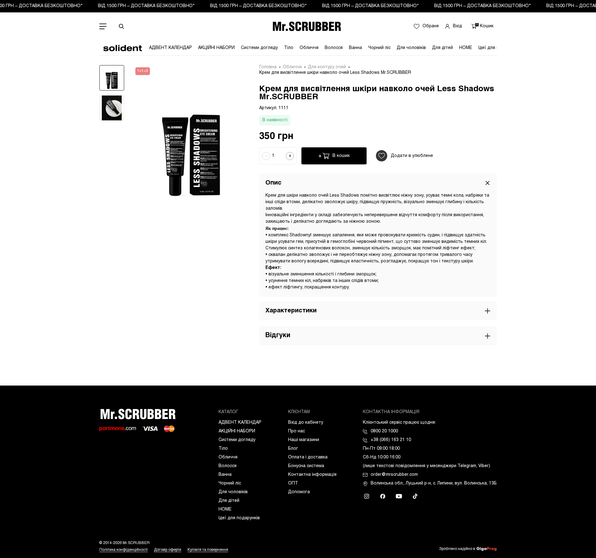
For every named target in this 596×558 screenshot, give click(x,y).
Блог (293, 449)
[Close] (487, 183)
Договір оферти (167, 550)
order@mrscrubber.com (394, 475)
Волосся (334, 48)
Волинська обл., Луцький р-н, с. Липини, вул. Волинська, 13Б (434, 483)
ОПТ (293, 483)
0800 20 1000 (384, 431)
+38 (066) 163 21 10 (391, 440)
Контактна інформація (312, 475)
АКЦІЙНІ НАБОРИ (216, 48)
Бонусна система (306, 466)
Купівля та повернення (207, 550)
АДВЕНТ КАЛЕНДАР (170, 48)
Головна (268, 67)
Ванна (355, 48)
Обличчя (309, 48)
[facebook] (382, 496)
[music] (415, 496)
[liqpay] (117, 428)
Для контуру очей (327, 67)
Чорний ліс (379, 48)
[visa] (150, 428)
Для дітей (442, 48)
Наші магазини (303, 440)
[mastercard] (169, 429)
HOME (465, 48)
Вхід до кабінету (305, 423)
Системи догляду (259, 48)
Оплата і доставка (307, 457)
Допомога (299, 492)
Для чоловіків (411, 48)
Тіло (288, 48)
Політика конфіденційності (123, 550)
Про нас (296, 431)
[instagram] (366, 496)
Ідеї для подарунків (239, 518)
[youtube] (399, 496)
